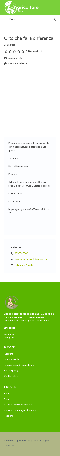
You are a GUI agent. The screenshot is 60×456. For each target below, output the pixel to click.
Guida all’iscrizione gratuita (18, 404)
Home (7, 393)
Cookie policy (11, 376)
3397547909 (21, 253)
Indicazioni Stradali (24, 265)
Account (8, 354)
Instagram (9, 337)
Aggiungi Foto (15, 58)
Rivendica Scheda (17, 63)
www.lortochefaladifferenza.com (31, 259)
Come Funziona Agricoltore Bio (20, 410)
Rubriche (9, 416)
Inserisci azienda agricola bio (19, 365)
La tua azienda (11, 359)
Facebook (9, 334)
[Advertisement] (30, 98)
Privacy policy (11, 370)
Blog (6, 399)
